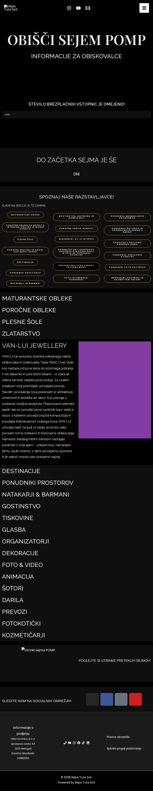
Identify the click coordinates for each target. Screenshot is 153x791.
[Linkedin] (87, 742)
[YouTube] (78, 8)
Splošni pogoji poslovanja (124, 748)
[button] (82, 389)
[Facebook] (78, 742)
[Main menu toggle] (144, 8)
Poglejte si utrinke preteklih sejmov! (115, 661)
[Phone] (65, 742)
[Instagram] (69, 8)
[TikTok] (83, 742)
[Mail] (87, 8)
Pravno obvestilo (118, 737)
